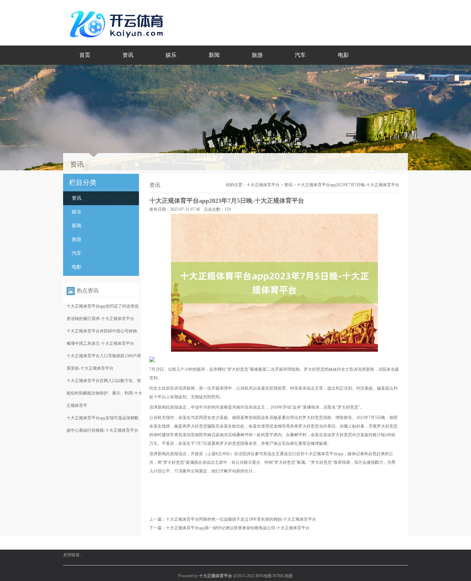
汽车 (300, 55)
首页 (84, 55)
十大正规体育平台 (263, 184)
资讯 (127, 55)
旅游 (257, 55)
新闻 (214, 55)
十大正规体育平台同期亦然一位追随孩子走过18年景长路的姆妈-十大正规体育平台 (241, 519)
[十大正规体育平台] (118, 41)
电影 (343, 55)
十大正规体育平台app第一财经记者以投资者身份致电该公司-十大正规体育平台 (238, 527)
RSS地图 (264, 575)
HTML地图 (283, 575)
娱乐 (171, 55)
